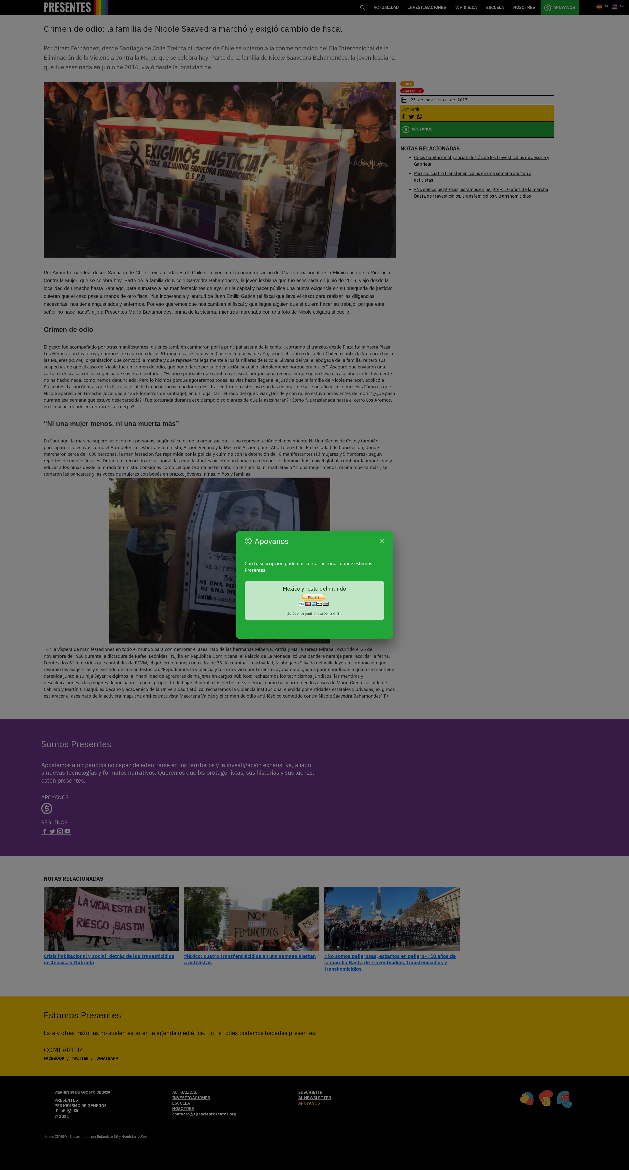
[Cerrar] (382, 541)
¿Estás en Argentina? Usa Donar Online (314, 614)
